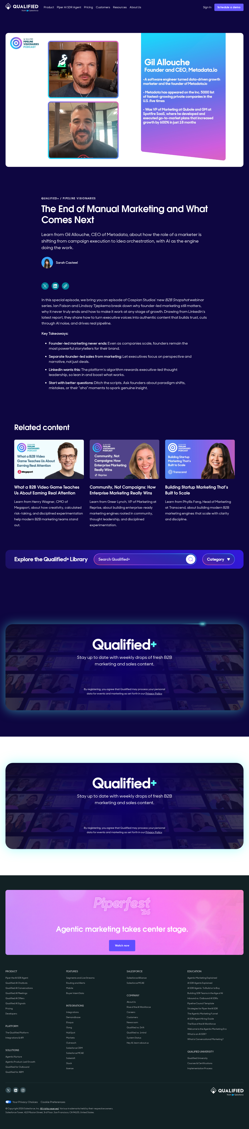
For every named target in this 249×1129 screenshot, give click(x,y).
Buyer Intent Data (75, 993)
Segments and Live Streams (80, 977)
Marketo (70, 1037)
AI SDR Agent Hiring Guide (200, 1018)
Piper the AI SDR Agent (16, 977)
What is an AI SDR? (197, 1034)
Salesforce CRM (74, 1048)
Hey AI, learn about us (138, 1042)
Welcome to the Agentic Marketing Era (207, 1029)
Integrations (72, 1012)
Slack (69, 1063)
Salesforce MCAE (75, 1053)
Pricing (9, 1008)
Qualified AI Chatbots (16, 983)
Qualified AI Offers (14, 998)
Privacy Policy (153, 693)
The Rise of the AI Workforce (201, 1023)
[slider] (116, 162)
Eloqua (69, 1022)
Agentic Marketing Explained (202, 977)
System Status (134, 1037)
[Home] (21, 7)
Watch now (122, 945)
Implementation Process (199, 1068)
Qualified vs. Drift (135, 1027)
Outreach (71, 1042)
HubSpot (70, 1032)
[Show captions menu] (209, 162)
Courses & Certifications (199, 1063)
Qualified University (197, 1058)
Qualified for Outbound (17, 1066)
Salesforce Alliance (137, 977)
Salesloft (70, 1058)
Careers (131, 1012)
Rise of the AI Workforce (139, 1007)
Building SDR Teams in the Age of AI (205, 993)
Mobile (69, 988)
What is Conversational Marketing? (205, 1039)
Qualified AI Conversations (19, 988)
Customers (132, 1017)
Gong (69, 1027)
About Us (131, 1002)
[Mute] (219, 162)
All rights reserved (49, 1108)
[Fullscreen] (238, 162)
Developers (11, 1013)
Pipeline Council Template (200, 1003)
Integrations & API (14, 1037)
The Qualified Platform (17, 1032)
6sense (69, 1068)
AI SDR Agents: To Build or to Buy (203, 988)
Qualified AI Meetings (16, 993)
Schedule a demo (229, 7)
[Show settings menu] (228, 162)
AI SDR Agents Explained (199, 983)
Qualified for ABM (14, 1072)
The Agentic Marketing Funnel (202, 1013)
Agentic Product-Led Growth (20, 1061)
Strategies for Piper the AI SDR (202, 1008)
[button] (49, 7)
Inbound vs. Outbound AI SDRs (202, 998)
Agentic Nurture (13, 1056)
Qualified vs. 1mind (136, 1032)
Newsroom (132, 1022)
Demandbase (73, 1017)
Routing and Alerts (75, 983)
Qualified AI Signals (15, 1003)
